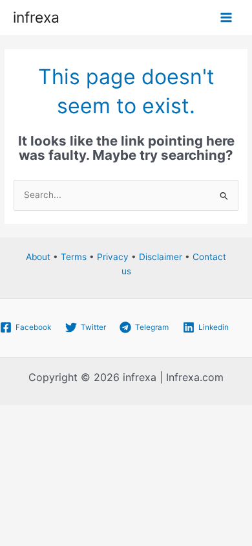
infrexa (36, 17)
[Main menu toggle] (226, 18)
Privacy (113, 257)
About (38, 257)
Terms (74, 257)
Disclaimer (160, 257)
